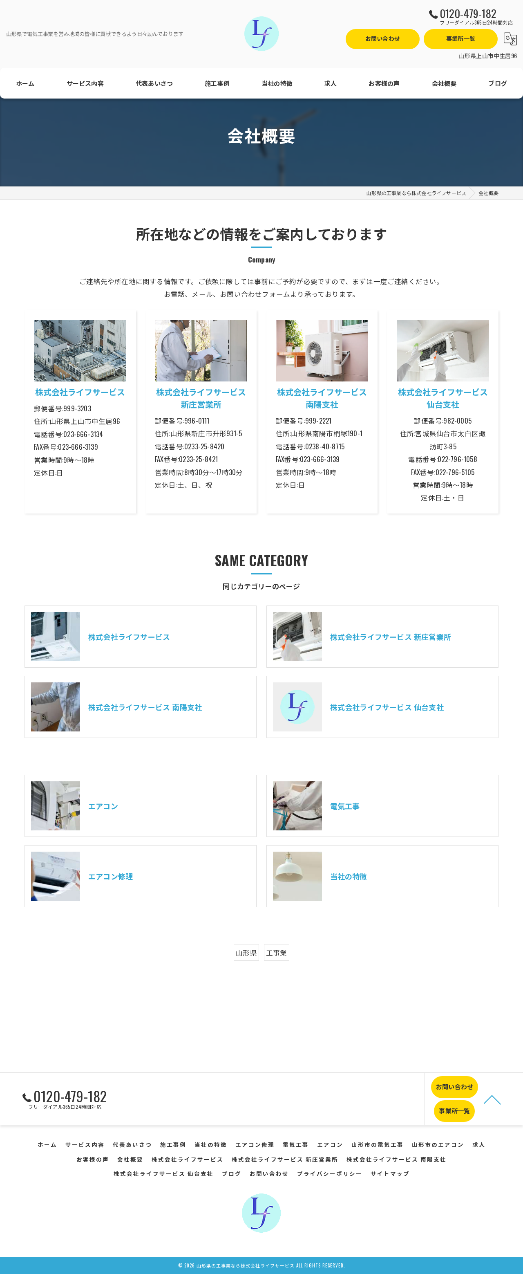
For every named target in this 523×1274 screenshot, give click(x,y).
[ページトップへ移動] (492, 1099)
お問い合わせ (382, 38)
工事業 (276, 952)
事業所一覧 (460, 38)
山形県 (246, 952)
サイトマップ (390, 1173)
